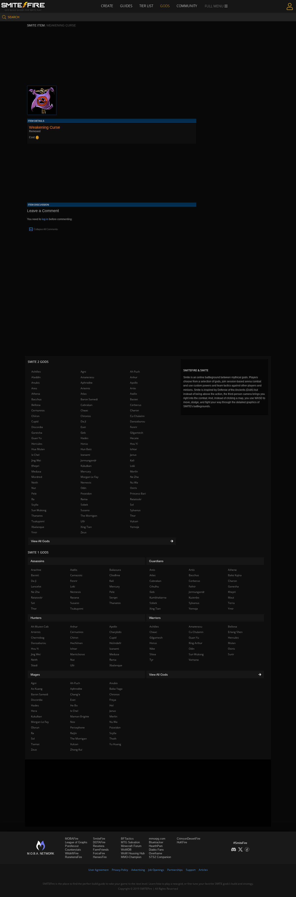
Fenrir (133, 427)
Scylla (34, 504)
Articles (203, 870)
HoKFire (182, 842)
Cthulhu (154, 586)
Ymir (34, 532)
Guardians (156, 561)
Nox (72, 722)
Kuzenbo (194, 597)
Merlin (134, 471)
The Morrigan (89, 515)
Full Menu (214, 6)
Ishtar (133, 449)
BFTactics (127, 838)
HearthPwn (156, 846)
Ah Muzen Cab (40, 626)
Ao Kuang (36, 689)
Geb (83, 433)
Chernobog (37, 637)
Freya (112, 700)
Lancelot (36, 586)
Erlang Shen (235, 632)
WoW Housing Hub (133, 853)
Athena (35, 394)
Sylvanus (135, 510)
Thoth (112, 738)
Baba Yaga (115, 689)
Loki (132, 466)
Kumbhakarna (158, 597)
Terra (231, 603)
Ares (34, 388)
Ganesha (36, 433)
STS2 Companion (160, 857)
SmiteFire (99, 838)
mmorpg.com (157, 838)
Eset (83, 427)
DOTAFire (99, 842)
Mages (35, 674)
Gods (165, 5)
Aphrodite (87, 382)
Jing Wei (36, 460)
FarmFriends (101, 849)
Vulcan (134, 521)
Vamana (194, 660)
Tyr (151, 660)
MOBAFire (71, 838)
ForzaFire (99, 853)
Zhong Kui (76, 749)
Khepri (35, 466)
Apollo (134, 382)
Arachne (36, 570)
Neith (34, 482)
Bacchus (36, 399)
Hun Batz (86, 449)
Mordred (36, 477)
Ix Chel (35, 455)
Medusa (36, 471)
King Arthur (195, 643)
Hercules (36, 444)
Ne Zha (134, 477)
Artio (133, 388)
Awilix (133, 394)
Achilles (36, 371)
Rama (84, 499)
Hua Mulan (38, 449)
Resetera (98, 846)
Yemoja (134, 527)
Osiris (133, 488)
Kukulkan (86, 466)
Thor (133, 515)
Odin (83, 488)
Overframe (155, 853)
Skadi (34, 665)
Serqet (113, 597)
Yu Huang (115, 744)
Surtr (231, 654)
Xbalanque (37, 527)
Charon (134, 410)
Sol (132, 504)
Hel (111, 705)
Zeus (83, 532)
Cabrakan (86, 405)
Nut (33, 488)
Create (107, 5)
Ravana (74, 597)
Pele (34, 493)
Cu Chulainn (137, 416)
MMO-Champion (131, 857)
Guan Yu (36, 438)
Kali (132, 460)
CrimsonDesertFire (188, 838)
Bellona (36, 405)
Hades (84, 438)
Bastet (134, 399)
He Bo (74, 705)
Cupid (34, 421)
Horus (84, 444)
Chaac (84, 410)
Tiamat (35, 744)
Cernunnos (38, 410)
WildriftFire (71, 853)
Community (187, 5)
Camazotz (76, 575)
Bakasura (115, 570)
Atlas (84, 394)
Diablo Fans (156, 849)
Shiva (153, 654)
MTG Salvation (130, 842)
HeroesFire (100, 857)
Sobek (84, 504)
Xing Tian (86, 527)
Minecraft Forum (131, 846)
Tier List (146, 5)
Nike (152, 648)
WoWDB (126, 849)
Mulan (232, 643)
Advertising (138, 870)
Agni (83, 371)
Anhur (133, 377)
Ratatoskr (135, 499)
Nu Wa (134, 482)
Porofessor (72, 846)
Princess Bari (138, 493)
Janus (133, 455)
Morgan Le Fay (89, 477)
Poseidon (86, 493)
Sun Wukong (38, 510)
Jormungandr (88, 460)
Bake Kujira (235, 575)
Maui (231, 597)
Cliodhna (114, 575)
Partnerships (175, 870)
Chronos (86, 416)
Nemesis (86, 482)
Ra (32, 499)
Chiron (35, 416)
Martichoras (77, 654)
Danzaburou (137, 421)
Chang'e (75, 694)
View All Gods (40, 541)
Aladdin (36, 377)
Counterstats (73, 849)
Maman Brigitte (79, 716)
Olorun (35, 727)
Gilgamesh (136, 433)
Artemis (85, 388)
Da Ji (83, 421)
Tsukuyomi (37, 521)
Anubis (35, 382)
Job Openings (156, 870)
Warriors (155, 618)
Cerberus (135, 405)
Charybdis (115, 632)
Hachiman (76, 643)
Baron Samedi (89, 399)
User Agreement (98, 870)
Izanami (85, 455)
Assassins (37, 561)
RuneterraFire (73, 857)
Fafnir (192, 586)
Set (33, 603)
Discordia (37, 427)
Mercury (86, 471)
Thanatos (37, 515)
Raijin (73, 733)
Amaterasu (87, 377)
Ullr (83, 521)
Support (190, 870)
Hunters (36, 618)
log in (45, 219)
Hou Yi (134, 444)
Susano (85, 510)
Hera (34, 711)
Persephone (77, 727)
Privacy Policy (120, 870)
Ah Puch (135, 371)
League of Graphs (76, 842)
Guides (126, 5)
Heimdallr (115, 643)
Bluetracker (156, 842)
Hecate (134, 438)
